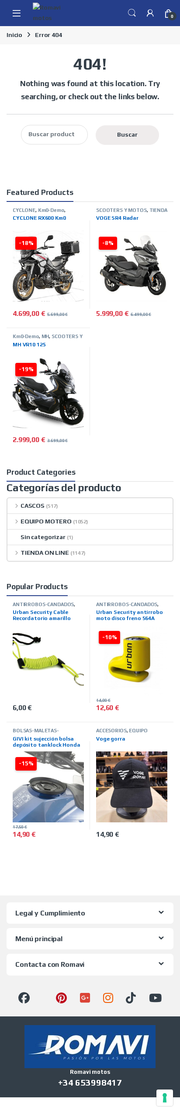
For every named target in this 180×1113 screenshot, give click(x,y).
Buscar (127, 134)
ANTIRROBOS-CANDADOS (43, 604)
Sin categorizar (43, 536)
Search (132, 13)
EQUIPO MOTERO (46, 521)
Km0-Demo (51, 210)
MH (45, 336)
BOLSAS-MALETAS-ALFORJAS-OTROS (36, 733)
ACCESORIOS (111, 730)
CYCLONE (24, 210)
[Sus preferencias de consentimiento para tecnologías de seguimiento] (164, 1098)
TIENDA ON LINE (45, 552)
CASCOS (33, 505)
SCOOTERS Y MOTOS (121, 210)
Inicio (14, 34)
